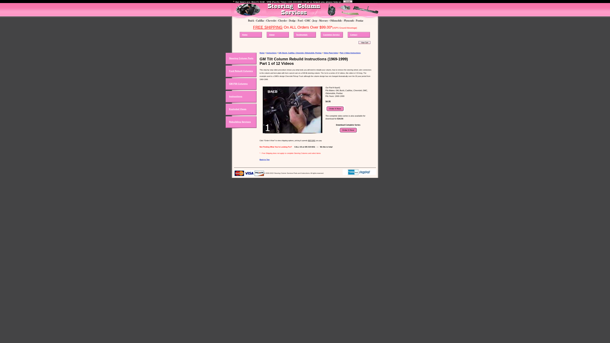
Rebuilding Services (240, 122)
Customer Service (331, 35)
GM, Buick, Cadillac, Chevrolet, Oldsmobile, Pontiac (300, 53)
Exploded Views (237, 109)
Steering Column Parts (241, 58)
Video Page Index (331, 53)
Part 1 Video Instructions (350, 53)
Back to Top (265, 160)
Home (244, 35)
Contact (353, 35)
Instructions (235, 96)
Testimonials (302, 35)
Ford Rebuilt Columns (241, 71)
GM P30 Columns (238, 83)
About (271, 35)
